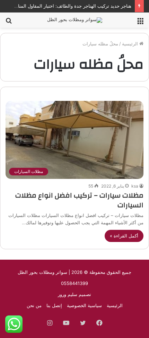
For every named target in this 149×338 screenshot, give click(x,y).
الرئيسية (130, 43)
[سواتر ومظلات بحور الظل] (74, 20)
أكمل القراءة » (124, 236)
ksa (134, 186)
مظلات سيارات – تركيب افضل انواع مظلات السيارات (79, 200)
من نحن (34, 305)
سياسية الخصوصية (84, 305)
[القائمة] (140, 23)
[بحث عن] (8, 23)
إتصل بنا (54, 305)
